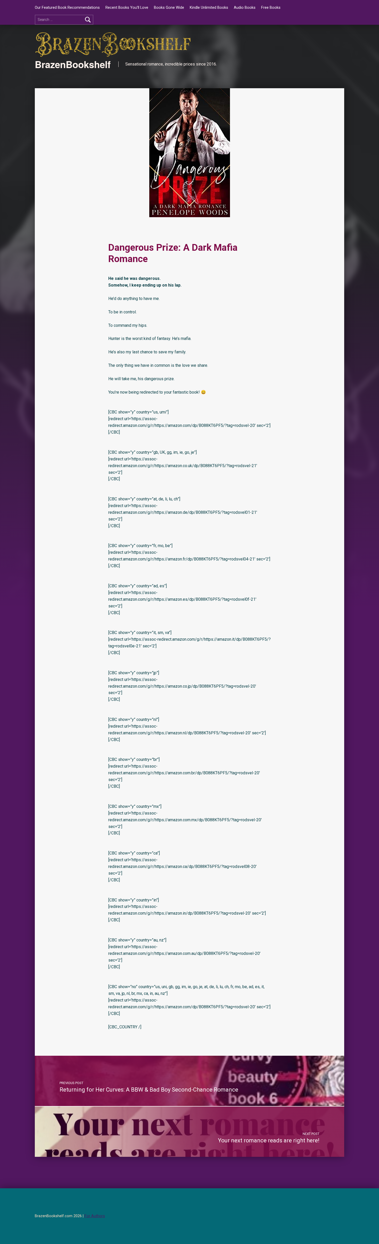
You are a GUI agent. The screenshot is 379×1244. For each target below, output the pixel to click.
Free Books (271, 7)
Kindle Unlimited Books (209, 7)
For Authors (95, 1216)
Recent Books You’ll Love (126, 7)
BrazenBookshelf (73, 64)
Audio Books (245, 7)
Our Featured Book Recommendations (67, 7)
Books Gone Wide (169, 7)
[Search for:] (64, 20)
